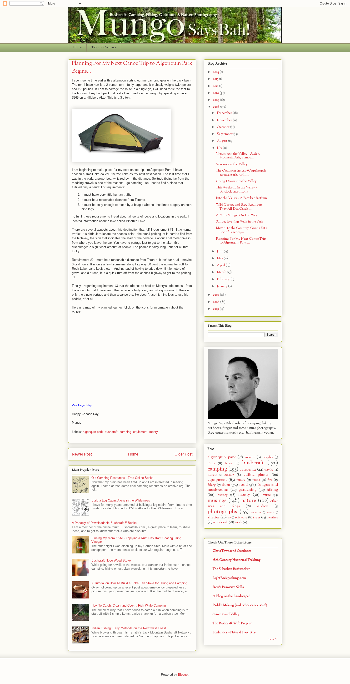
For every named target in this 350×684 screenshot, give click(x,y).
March (222, 272)
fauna (256, 480)
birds (211, 463)
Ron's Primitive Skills (228, 587)
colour (229, 475)
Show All (273, 639)
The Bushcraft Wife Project (232, 623)
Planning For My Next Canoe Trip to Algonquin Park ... (241, 241)
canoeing (248, 469)
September (225, 134)
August (222, 141)
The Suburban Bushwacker (231, 569)
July (220, 148)
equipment (140, 432)
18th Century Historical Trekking (237, 560)
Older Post (183, 454)
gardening (248, 489)
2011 (216, 86)
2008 (216, 107)
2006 (216, 302)
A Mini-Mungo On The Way (236, 215)
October (223, 127)
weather (272, 517)
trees (256, 517)
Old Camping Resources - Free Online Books (122, 478)
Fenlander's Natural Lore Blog (234, 632)
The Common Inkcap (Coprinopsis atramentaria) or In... (241, 172)
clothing (212, 475)
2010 (216, 93)
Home (77, 48)
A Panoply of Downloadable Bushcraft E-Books (104, 523)
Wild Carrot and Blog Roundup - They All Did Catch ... (240, 207)
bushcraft (111, 432)
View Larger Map (81, 405)
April (221, 265)
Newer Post (82, 454)
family (240, 480)
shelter (214, 517)
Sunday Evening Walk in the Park (239, 221)
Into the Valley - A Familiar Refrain (241, 198)
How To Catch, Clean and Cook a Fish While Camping (128, 605)
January (222, 286)
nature (248, 500)
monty (153, 432)
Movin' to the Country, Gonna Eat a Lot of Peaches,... (241, 230)
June (220, 251)
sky (229, 518)
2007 (216, 295)
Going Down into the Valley (236, 181)
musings (217, 500)
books (228, 463)
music (267, 495)
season (270, 512)
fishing (212, 485)
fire (269, 480)
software (241, 517)
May (220, 258)
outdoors (262, 506)
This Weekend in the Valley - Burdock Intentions (236, 189)
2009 (216, 100)
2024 (216, 72)
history (223, 495)
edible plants (256, 474)
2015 (216, 79)
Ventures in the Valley (232, 164)
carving (269, 470)
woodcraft (220, 522)
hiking (272, 489)
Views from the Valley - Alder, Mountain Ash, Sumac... (238, 156)
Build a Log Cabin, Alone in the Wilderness (120, 500)
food (243, 484)
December (225, 113)
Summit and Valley (226, 614)
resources (256, 512)
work (238, 522)
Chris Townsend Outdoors (232, 551)
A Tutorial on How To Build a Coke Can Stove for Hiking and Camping (139, 583)
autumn (250, 457)
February (223, 279)
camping (125, 432)
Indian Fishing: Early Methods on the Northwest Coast (128, 628)
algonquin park (93, 432)
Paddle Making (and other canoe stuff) (240, 605)
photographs (222, 512)
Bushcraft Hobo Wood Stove (111, 560)
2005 (216, 309)
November (225, 120)
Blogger (183, 674)
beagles (268, 457)
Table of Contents (103, 48)
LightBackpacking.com (229, 578)
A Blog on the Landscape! (231, 596)
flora (226, 484)
